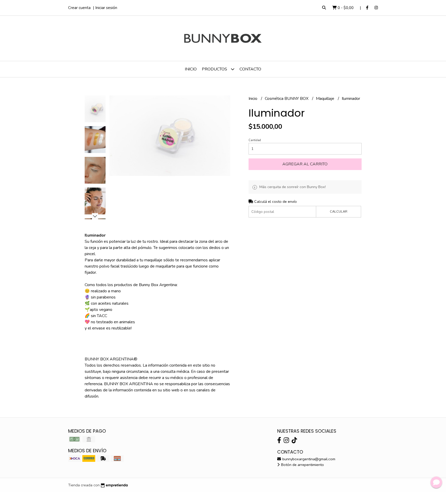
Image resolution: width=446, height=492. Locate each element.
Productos (215, 69)
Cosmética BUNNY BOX (287, 98)
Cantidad (255, 140)
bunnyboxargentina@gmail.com (308, 459)
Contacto (250, 69)
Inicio (191, 69)
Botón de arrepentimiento (302, 464)
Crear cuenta (79, 7)
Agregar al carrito (305, 164)
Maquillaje (325, 98)
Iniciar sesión (106, 7)
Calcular (338, 211)
